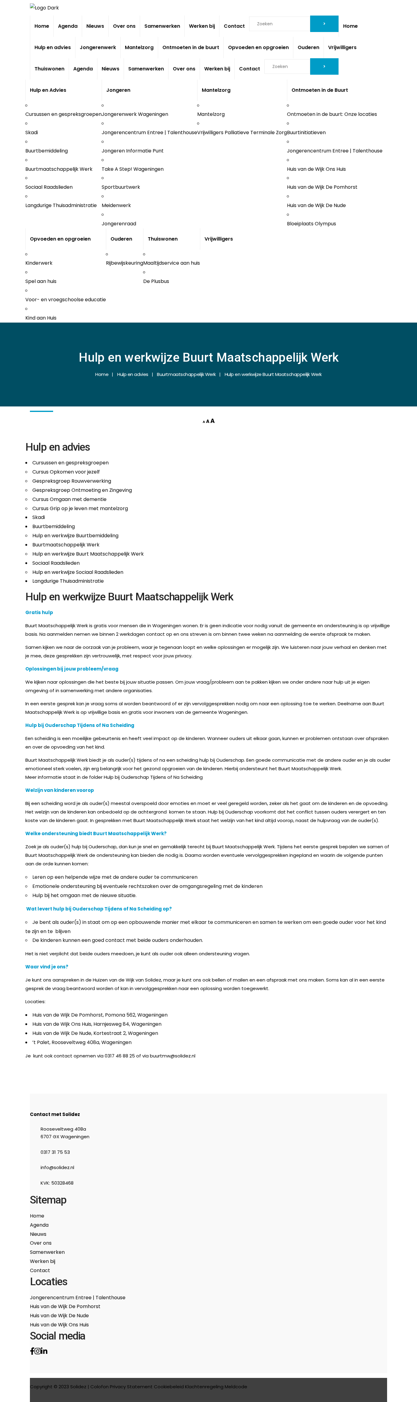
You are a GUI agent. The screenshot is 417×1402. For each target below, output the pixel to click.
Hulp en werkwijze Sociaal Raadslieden (77, 572)
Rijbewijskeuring (124, 262)
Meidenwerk (116, 205)
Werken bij (202, 26)
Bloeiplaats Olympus (311, 223)
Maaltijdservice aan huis (171, 262)
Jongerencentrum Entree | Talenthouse (149, 132)
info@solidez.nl (57, 1167)
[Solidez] (44, 8)
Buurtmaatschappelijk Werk (58, 169)
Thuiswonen (49, 68)
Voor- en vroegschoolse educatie (65, 299)
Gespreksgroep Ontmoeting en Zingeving (82, 490)
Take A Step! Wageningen (133, 169)
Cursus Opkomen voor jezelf (66, 471)
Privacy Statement (131, 1386)
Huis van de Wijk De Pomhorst (322, 187)
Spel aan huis (40, 281)
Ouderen (308, 47)
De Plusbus (156, 281)
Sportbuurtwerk (121, 187)
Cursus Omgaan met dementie (69, 499)
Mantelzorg (139, 47)
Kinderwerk (39, 262)
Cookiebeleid (169, 1386)
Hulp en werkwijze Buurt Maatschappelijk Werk (88, 553)
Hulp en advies (52, 47)
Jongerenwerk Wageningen (135, 114)
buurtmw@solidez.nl (172, 1056)
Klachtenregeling (204, 1386)
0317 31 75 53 (55, 1152)
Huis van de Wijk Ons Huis (316, 169)
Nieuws (95, 26)
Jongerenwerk (98, 47)
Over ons (124, 26)
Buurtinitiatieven (306, 132)
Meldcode (236, 1386)
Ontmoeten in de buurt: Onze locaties (332, 114)
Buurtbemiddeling (46, 150)
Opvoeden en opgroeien (258, 47)
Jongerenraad (119, 223)
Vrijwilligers (342, 47)
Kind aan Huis (40, 317)
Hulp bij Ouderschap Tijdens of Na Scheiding (153, 777)
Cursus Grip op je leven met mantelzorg (80, 508)
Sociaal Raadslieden (49, 187)
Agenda (68, 26)
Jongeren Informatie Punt (133, 150)
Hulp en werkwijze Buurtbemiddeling (75, 535)
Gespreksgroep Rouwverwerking (71, 481)
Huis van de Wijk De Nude (316, 205)
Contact (234, 26)
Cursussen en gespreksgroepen (63, 114)
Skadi (31, 132)
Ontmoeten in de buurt (190, 47)
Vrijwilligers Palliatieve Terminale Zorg (242, 132)
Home (41, 26)
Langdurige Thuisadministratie (61, 205)
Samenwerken (162, 26)
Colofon (99, 1386)
